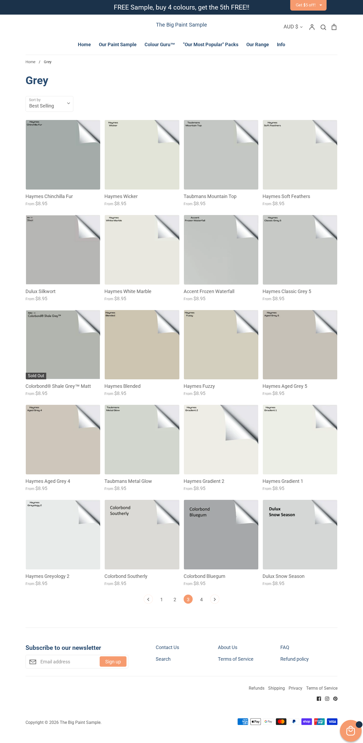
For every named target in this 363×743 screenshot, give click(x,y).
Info (281, 44)
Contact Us (167, 647)
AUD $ (291, 26)
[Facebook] (317, 698)
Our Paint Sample (118, 44)
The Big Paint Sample (181, 25)
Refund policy (294, 659)
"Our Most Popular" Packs (210, 44)
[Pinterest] (333, 698)
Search (163, 659)
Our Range (257, 44)
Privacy (295, 688)
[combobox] (49, 104)
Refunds (256, 688)
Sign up (113, 661)
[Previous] (148, 600)
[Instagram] (325, 698)
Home (84, 44)
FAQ (284, 647)
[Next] (214, 600)
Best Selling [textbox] (41, 106)
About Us (227, 647)
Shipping (276, 688)
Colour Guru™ (160, 44)
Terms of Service (236, 659)
